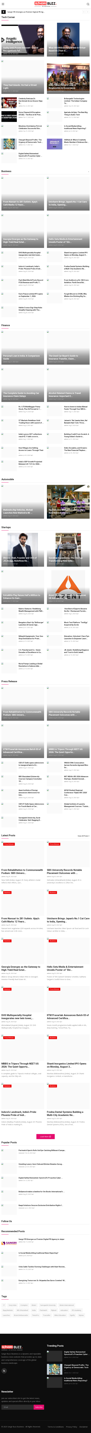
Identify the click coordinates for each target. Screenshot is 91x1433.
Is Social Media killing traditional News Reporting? (75, 127)
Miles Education (60, 1315)
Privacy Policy (71, 1427)
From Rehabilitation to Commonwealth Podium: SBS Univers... (22, 713)
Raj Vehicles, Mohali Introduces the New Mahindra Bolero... (66, 511)
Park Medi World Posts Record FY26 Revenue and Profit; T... (31, 281)
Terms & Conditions (56, 1427)
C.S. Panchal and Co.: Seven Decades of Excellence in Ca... (30, 651)
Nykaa (81, 1315)
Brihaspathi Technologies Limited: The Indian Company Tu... (75, 101)
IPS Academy (76, 1310)
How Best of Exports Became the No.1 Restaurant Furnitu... (75, 610)
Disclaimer (83, 1427)
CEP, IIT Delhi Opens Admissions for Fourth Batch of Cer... (31, 805)
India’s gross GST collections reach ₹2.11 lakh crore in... (30, 435)
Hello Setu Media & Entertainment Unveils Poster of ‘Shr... (65, 240)
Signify (72, 1315)
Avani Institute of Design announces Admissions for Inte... (29, 792)
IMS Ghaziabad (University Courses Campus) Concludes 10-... (30, 779)
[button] (89, 171)
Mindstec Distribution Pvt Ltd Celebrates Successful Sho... (30, 127)
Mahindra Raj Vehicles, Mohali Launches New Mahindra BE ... (18, 511)
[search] (88, 4)
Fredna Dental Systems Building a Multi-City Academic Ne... (76, 267)
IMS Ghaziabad (22, 1310)
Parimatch (43, 1310)
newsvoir (22, 1153)
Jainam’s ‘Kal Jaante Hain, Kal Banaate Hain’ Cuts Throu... (75, 421)
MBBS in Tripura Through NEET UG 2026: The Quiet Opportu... (66, 750)
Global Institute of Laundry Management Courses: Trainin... (77, 805)
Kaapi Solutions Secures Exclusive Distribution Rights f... (41, 1205)
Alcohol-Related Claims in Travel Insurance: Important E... (65, 394)
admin (5, 54)
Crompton (24, 1305)
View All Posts (83, 836)
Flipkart (53, 1310)
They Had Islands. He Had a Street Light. (20, 86)
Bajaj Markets (8, 1310)
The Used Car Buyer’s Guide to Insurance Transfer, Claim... (63, 357)
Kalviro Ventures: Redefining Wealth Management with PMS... (31, 610)
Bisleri (34, 1305)
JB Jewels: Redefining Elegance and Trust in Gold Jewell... (76, 651)
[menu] (3, 4)
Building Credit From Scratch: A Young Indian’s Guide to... (76, 435)
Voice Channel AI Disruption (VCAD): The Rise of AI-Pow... (30, 113)
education (64, 1310)
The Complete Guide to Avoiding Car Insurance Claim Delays (21, 394)
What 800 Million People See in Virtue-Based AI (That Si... (67, 49)
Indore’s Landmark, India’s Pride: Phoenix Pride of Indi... (30, 267)
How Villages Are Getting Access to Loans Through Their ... (31, 450)
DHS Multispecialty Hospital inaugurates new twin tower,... (30, 254)
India (34, 1310)
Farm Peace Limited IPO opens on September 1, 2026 (31, 295)
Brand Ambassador (21, 1315)
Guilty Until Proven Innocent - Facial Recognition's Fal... (20, 49)
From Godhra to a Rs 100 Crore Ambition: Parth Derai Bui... (76, 281)
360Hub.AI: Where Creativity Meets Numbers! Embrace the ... (76, 141)
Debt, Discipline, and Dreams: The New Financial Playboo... (75, 449)
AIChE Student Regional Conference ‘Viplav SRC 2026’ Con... (75, 792)
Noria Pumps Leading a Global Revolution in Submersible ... (30, 665)
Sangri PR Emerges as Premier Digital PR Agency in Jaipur (26, 12)
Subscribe (39, 1407)
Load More (44, 1136)
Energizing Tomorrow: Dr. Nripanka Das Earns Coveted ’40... (42, 1280)
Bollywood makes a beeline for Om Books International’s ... (42, 1192)
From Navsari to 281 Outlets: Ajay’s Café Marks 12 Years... (20, 203)
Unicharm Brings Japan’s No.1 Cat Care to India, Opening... (68, 203)
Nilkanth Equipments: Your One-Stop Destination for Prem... (31, 637)
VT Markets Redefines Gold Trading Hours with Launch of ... (31, 421)
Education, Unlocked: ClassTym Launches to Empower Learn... (76, 637)
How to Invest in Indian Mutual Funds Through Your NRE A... (75, 408)
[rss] (4, 1371)
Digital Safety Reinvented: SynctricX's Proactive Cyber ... (30, 155)
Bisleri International (67, 1305)
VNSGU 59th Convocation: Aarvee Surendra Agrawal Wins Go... (76, 765)
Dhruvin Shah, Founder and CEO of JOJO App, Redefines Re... (20, 559)
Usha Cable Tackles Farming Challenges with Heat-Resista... (42, 1267)
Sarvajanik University (48, 1305)
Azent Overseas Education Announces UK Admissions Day (67, 596)
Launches (6, 1315)
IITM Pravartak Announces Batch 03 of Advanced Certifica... (22, 750)
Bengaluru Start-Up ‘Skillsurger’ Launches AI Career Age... (31, 624)
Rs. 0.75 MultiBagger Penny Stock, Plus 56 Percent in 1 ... (30, 408)
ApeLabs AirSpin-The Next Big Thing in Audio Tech (76, 113)
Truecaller (46, 1315)
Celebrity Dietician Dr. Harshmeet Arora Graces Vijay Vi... (30, 101)
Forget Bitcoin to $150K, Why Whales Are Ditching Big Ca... (75, 295)
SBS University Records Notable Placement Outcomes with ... (64, 713)
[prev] (83, 12)
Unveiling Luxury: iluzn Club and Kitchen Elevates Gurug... (41, 1164)
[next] (87, 12)
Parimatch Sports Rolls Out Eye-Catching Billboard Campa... (42, 1150)
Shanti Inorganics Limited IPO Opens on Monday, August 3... (76, 254)
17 (4, 1305)
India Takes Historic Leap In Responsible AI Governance (62, 86)
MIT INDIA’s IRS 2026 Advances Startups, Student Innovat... (76, 778)
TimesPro (35, 1315)
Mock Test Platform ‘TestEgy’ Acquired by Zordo (76, 624)
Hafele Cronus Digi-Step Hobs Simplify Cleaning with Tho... (30, 309)
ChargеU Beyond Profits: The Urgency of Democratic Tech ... (31, 141)
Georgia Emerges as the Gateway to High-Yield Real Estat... (20, 240)
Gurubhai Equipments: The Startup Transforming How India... (65, 559)
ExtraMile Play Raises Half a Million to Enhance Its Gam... (21, 596)
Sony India (12, 1305)
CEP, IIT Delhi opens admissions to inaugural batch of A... (31, 764)
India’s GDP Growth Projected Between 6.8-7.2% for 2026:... (30, 463)
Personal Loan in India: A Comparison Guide (21, 357)
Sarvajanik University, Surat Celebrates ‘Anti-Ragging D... (30, 819)
